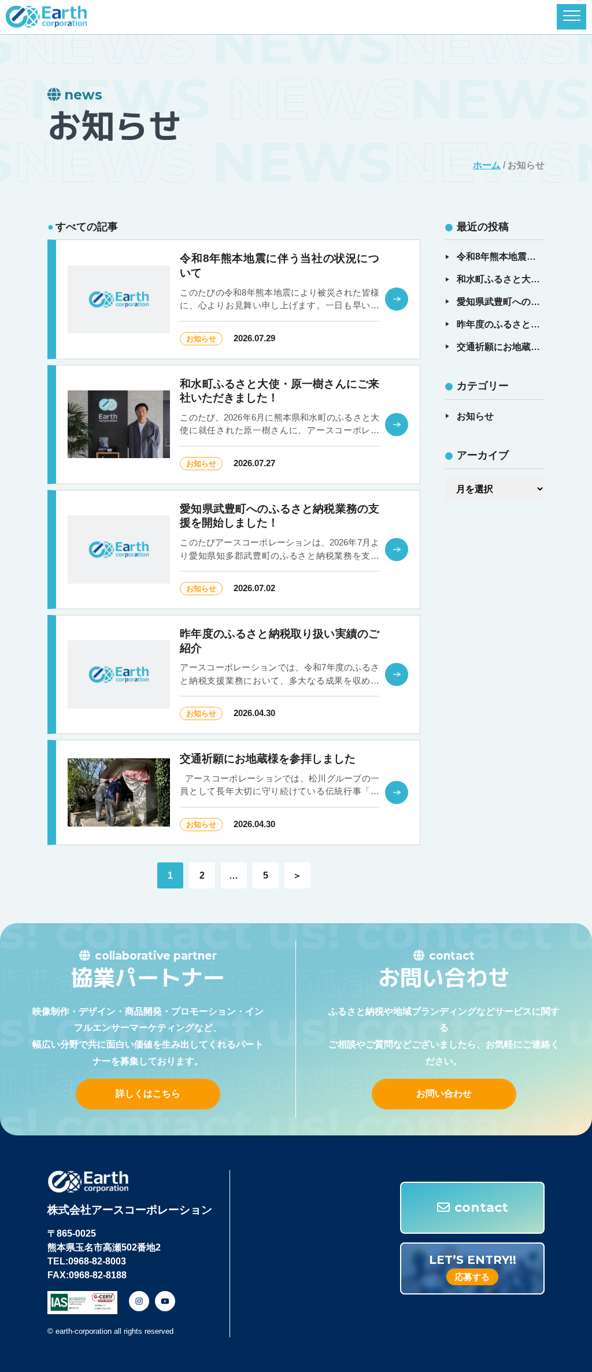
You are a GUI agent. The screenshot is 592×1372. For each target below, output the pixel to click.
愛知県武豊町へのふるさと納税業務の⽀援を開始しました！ (501, 302)
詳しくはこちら (148, 1093)
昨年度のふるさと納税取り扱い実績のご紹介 (501, 324)
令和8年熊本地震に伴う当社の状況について (501, 256)
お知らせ (475, 416)
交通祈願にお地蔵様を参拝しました (501, 347)
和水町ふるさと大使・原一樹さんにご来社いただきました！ (501, 279)
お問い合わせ (444, 1093)
